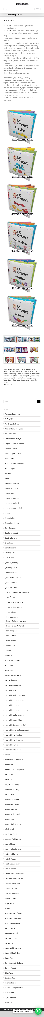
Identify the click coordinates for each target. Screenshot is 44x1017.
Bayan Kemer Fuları (12, 498)
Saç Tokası (9, 943)
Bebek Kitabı (8, 26)
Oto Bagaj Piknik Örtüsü (14, 879)
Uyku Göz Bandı (11, 998)
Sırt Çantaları (10, 978)
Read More (7, 384)
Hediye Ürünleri (11, 680)
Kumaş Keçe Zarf (11, 809)
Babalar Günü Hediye (13, 439)
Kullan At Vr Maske (12, 799)
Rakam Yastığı (10, 928)
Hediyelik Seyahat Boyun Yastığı (17, 730)
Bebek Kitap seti (23, 371)
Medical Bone (10, 844)
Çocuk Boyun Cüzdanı (13, 578)
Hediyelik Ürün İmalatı (13, 735)
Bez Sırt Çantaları (11, 538)
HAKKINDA (9, 656)
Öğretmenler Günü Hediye (14, 874)
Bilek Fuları (9, 543)
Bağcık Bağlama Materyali (16, 621)
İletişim (8, 755)
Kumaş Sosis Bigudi (12, 814)
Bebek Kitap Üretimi (15, 374)
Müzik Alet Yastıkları (12, 864)
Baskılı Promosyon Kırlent (14, 464)
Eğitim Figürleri (11, 631)
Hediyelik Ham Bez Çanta (14, 700)
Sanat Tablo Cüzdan (12, 953)
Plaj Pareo (8, 909)
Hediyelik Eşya (10, 690)
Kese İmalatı (9, 795)
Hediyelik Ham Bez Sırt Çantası (16, 710)
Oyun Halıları (11, 641)
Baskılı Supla (10, 469)
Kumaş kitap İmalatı (14, 378)
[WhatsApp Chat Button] (38, 1011)
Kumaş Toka (9, 819)
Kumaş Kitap (8, 43)
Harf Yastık (9, 666)
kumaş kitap (26, 376)
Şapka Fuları (9, 958)
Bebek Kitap (9, 20)
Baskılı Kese (9, 459)
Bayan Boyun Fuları (12, 483)
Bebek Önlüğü (10, 518)
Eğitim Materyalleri (12, 617)
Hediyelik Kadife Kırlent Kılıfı (16, 715)
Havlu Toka (9, 671)
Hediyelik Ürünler (11, 745)
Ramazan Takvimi (11, 933)
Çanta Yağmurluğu (11, 563)
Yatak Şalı (8, 1003)
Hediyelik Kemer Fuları (13, 720)
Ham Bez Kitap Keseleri (14, 661)
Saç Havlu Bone (11, 938)
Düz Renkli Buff (10, 612)
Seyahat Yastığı (10, 968)
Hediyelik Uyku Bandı (13, 750)
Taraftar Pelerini (11, 983)
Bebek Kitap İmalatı (30, 369)
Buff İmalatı (9, 558)
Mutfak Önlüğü (10, 859)
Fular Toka (8, 651)
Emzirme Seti (10, 646)
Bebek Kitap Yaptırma (29, 374)
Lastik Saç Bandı (11, 834)
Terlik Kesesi (9, 993)
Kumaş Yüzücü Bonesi (13, 824)
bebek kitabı (11, 369)
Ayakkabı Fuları (10, 434)
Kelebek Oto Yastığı (12, 790)
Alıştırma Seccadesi (12, 414)
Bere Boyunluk (10, 528)
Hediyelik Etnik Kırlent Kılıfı (15, 695)
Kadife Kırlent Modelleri (14, 760)
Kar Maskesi (9, 775)
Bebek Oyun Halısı (12, 523)
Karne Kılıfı (9, 780)
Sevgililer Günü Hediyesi (14, 963)
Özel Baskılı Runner (12, 894)
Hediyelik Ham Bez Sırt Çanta (16, 705)
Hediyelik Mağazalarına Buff (15, 725)
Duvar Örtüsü (10, 598)
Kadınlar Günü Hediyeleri (14, 770)
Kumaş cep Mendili (12, 804)
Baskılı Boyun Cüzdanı (13, 454)
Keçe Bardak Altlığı (12, 785)
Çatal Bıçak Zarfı (11, 568)
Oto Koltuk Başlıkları (12, 884)
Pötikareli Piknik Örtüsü (14, 918)
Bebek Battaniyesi (12, 503)
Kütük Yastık (9, 829)
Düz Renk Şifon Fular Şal (14, 607)
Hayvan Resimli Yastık (13, 676)
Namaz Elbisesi (10, 869)
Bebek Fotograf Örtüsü (13, 508)
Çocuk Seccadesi (11, 588)
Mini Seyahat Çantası (13, 849)
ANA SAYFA (9, 419)
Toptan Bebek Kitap (10, 380)
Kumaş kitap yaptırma (29, 378)
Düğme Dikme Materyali (15, 626)
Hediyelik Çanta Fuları (13, 685)
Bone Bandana (10, 548)
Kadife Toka (9, 765)
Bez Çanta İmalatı (11, 533)
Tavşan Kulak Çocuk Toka (14, 988)
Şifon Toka (9, 973)
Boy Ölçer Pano (10, 553)
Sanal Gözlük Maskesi (13, 948)
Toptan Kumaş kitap (23, 380)
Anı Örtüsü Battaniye (13, 424)
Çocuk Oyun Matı (11, 583)
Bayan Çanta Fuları (12, 488)
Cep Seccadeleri (11, 573)
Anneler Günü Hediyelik (14, 429)
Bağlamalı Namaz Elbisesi (14, 444)
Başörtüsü (9, 474)
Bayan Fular (9, 493)
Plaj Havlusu (9, 904)
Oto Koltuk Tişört (11, 889)
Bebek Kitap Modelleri (11, 371)
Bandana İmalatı (11, 449)
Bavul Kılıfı (9, 479)
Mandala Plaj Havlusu (13, 839)
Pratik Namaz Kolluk (12, 923)
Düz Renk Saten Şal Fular (14, 602)
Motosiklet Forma (11, 854)
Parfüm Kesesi (10, 899)
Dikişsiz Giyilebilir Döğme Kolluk (17, 593)
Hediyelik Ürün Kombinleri (15, 740)
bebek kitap (19, 369)
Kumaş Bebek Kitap (16, 376)
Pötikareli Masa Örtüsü (13, 914)
